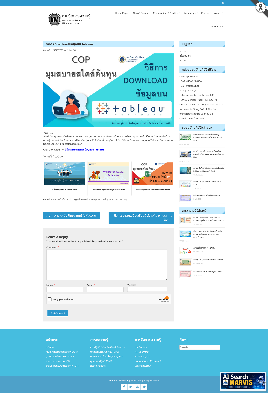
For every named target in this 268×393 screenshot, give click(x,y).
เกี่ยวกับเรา (185, 56)
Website (131, 285)
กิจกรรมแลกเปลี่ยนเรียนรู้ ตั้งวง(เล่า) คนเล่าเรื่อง (141, 217)
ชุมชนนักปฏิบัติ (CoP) (101, 361)
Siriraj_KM (71, 50)
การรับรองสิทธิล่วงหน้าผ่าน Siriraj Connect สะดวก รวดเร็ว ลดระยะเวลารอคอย (208, 137)
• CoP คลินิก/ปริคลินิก (190, 81)
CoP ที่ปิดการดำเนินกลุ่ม (191, 118)
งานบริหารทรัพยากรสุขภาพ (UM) (62, 366)
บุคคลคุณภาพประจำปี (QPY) (104, 352)
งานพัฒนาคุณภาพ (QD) (58, 361)
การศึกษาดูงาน (142, 356)
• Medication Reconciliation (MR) (196, 95)
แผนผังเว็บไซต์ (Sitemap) (148, 361)
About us (216, 26)
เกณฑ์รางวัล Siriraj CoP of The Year (198, 109)
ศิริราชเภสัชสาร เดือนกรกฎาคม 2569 (207, 271)
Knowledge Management (91, 199)
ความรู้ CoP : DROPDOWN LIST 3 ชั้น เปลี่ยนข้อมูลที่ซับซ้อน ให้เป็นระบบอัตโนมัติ (208, 219)
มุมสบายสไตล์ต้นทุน (60, 199)
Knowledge (190, 13)
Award (217, 13)
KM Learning (142, 352)
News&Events (140, 13)
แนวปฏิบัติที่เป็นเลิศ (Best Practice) (108, 347)
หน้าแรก (183, 51)
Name (50, 285)
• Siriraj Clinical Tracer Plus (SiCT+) (198, 100)
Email (91, 285)
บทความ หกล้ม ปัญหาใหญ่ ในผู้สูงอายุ (72, 215)
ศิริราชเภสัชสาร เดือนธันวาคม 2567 (206, 195)
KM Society (141, 347)
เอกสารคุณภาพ (143, 366)
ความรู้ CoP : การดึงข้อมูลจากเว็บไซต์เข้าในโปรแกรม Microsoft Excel (208, 170)
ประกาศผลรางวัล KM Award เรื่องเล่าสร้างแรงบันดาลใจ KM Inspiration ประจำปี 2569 (207, 234)
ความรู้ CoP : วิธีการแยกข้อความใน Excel (208, 259)
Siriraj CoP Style (188, 90)
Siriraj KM (107, 199)
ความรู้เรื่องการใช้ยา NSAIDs (204, 248)
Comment (52, 247)
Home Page (121, 13)
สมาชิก (182, 60)
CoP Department (188, 76)
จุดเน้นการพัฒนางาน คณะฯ (60, 356)
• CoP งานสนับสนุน (189, 86)
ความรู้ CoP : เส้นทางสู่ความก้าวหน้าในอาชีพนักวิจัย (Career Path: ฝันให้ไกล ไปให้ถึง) (208, 154)
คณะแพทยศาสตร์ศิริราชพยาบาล (62, 352)
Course (205, 13)
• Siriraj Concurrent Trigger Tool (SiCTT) (201, 104)
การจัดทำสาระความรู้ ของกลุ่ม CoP (196, 114)
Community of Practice (165, 13)
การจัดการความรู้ (119, 199)
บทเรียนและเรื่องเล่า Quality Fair (106, 356)
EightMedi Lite (134, 380)
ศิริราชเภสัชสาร (98, 366)
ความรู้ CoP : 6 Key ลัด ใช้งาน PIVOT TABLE (207, 183)
